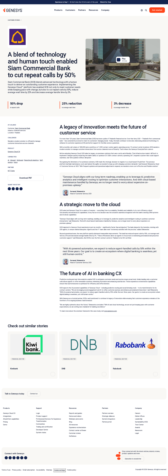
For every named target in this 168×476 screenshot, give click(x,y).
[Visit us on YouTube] (21, 457)
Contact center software (77, 430)
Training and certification (44, 427)
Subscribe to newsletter (133, 459)
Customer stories (14, 20)
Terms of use (6, 470)
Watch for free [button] (105, 2)
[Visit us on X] (14, 457)
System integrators (108, 419)
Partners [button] (82, 10)
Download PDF (25, 178)
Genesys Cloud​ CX (14, 152)
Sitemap (49, 470)
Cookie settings (59, 470)
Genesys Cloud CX (9, 413)
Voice (15, 162)
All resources (73, 425)
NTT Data (11, 171)
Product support (41, 416)
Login (38, 413)
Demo (5, 425)
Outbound (20, 160)
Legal (137, 433)
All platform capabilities (11, 419)
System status (41, 432)
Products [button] (58, 10)
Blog (70, 422)
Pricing (5, 422)
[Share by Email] (21, 188)
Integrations (7, 416)
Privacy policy (16, 470)
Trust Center (139, 425)
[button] (142, 10)
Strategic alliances (108, 416)
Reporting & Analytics (31, 160)
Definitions (72, 436)
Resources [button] (93, 10)
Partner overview (107, 413)
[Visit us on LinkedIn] (6, 457)
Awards (137, 427)
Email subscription (29, 470)
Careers (137, 413)
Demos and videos (75, 416)
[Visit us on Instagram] (10, 457)
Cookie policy (71, 470)
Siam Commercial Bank (22, 128)
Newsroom (138, 430)
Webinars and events (76, 419)
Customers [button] (70, 10)
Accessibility (40, 470)
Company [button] (105, 10)
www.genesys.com (110, 311)
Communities (40, 424)
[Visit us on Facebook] (17, 457)
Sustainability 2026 (141, 422)
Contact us (34, 394)
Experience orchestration (77, 427)
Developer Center (42, 430)
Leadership (138, 419)
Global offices (140, 416)
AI (8, 160)
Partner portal (107, 422)
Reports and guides (75, 413)
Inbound (13, 160)
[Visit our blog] (25, 457)
